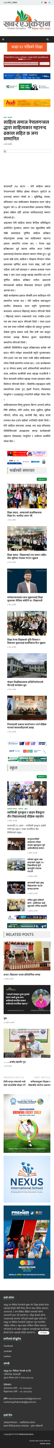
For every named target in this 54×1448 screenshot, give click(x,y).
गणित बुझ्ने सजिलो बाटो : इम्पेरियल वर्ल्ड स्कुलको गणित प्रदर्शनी (37, 903)
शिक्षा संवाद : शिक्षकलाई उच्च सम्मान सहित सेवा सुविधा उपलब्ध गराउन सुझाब (26, 556)
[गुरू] (27, 1015)
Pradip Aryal (45, 1443)
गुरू (5, 1018)
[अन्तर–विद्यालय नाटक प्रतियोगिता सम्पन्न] (27, 971)
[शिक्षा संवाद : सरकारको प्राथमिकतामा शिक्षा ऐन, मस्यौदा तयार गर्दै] (27, 509)
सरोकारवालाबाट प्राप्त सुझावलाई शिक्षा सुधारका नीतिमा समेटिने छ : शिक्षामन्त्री (25, 599)
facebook (8, 1346)
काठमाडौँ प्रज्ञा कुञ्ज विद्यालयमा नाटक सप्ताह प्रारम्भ (35, 886)
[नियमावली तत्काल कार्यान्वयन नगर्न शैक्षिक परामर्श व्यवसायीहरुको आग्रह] (27, 721)
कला (5, 117)
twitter (7, 1356)
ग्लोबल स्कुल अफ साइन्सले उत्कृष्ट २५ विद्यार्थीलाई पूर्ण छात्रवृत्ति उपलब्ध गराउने (35, 865)
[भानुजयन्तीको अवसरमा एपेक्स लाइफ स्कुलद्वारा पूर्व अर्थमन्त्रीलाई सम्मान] (16, 839)
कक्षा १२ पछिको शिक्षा (27, 47)
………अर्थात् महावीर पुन (15, 1062)
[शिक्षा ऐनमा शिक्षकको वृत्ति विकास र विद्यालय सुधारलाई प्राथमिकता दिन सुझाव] (27, 636)
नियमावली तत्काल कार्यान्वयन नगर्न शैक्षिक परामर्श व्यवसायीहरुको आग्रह (27, 726)
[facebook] (42, 2)
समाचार (10, 117)
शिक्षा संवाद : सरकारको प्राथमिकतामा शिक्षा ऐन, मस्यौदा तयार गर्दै (24, 514)
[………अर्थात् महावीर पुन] (27, 1059)
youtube (8, 1351)
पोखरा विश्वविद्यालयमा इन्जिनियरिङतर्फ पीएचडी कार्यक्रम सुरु (25, 683)
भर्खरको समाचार (12, 809)
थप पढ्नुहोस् (43, 1333)
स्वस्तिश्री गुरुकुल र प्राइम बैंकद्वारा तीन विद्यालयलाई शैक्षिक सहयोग (25, 814)
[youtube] (45, 2)
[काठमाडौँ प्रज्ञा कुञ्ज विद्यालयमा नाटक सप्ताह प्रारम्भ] (16, 883)
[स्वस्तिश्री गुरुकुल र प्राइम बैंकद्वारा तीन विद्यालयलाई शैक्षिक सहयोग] (27, 783)
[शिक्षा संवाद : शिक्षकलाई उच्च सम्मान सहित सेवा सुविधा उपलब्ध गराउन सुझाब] (27, 552)
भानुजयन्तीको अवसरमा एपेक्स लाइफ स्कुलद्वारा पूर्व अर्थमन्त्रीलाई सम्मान (36, 843)
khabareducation (26, 1434)
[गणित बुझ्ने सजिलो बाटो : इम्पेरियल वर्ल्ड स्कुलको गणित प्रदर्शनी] (16, 900)
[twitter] (49, 2)
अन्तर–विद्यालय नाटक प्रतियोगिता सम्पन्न (22, 975)
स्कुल (26, 809)
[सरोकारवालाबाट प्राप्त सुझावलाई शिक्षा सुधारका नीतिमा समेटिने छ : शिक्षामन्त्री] (27, 594)
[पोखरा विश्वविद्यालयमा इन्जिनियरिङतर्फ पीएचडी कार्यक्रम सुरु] (27, 679)
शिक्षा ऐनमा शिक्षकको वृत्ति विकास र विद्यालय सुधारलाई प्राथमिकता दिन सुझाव (26, 641)
